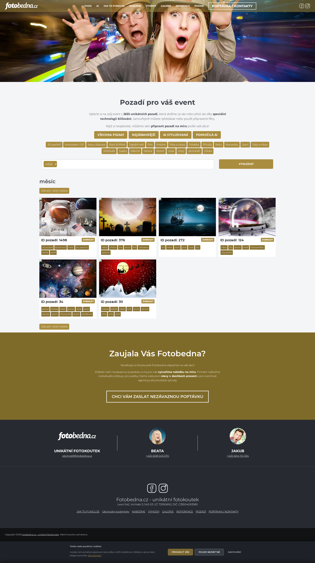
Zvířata (208, 151)
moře (177, 247)
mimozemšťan (257, 247)
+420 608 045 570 (157, 455)
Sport (245, 144)
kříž (134, 247)
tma (120, 247)
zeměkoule (87, 314)
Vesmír (160, 151)
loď (163, 247)
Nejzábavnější (143, 135)
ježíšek (114, 308)
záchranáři (194, 151)
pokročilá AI (207, 135)
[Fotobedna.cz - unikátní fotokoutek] (77, 436)
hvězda (54, 308)
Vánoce (148, 151)
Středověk (109, 151)
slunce (71, 308)
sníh (129, 308)
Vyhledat (246, 164)
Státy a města (260, 144)
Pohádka (194, 144)
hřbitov (113, 247)
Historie (161, 144)
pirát (184, 247)
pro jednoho (82, 247)
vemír (86, 308)
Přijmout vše (180, 552)
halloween (143, 247)
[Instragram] (163, 488)
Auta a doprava (96, 144)
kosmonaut (60, 247)
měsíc (71, 247)
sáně (117, 314)
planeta (45, 314)
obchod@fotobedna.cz (77, 455)
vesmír (45, 252)
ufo (230, 247)
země (53, 252)
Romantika (232, 144)
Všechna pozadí (110, 135)
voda (191, 247)
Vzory (181, 151)
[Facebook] (152, 488)
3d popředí (47, 247)
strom (136, 308)
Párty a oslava (177, 144)
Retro (218, 144)
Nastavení (234, 552)
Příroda (207, 144)
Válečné (135, 151)
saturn (55, 314)
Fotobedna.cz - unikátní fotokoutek (40, 534)
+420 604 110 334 (238, 455)
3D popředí (54, 144)
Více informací (94, 555)
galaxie (45, 308)
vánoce (145, 308)
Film (150, 144)
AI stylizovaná (175, 135)
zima (104, 314)
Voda (171, 151)
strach (128, 247)
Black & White (117, 144)
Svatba (123, 151)
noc (198, 247)
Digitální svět (136, 144)
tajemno (106, 252)
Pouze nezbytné (209, 552)
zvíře (111, 314)
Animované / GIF (74, 144)
